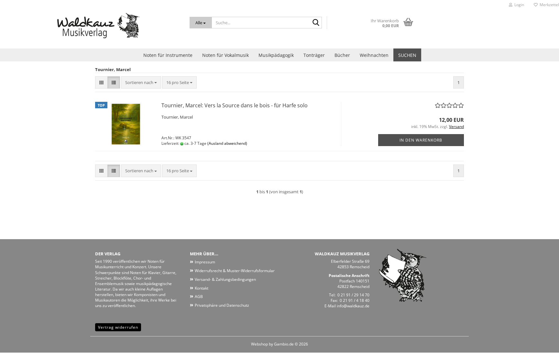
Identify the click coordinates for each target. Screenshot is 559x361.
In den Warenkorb (421, 140)
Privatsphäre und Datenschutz (222, 305)
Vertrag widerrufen (118, 327)
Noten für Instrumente (167, 55)
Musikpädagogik (276, 55)
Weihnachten (374, 55)
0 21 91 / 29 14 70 (353, 295)
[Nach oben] (541, 351)
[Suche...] (316, 23)
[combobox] (141, 82)
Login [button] (518, 4)
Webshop (259, 344)
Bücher (342, 55)
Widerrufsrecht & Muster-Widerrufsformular (235, 270)
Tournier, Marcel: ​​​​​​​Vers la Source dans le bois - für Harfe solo (234, 105)
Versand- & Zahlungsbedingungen (225, 279)
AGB (199, 296)
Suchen (407, 55)
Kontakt (201, 288)
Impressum (205, 262)
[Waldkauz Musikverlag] (90, 29)
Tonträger (314, 55)
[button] (101, 82)
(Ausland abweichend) (227, 143)
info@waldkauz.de (353, 306)
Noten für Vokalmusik (225, 55)
